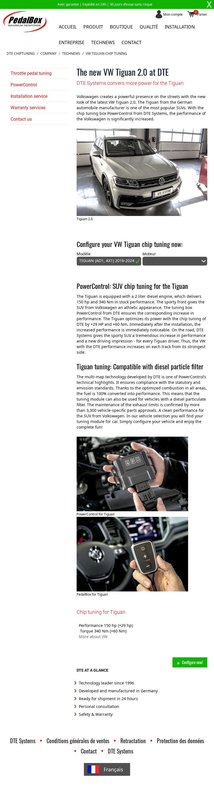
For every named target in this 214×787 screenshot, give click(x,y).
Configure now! (192, 662)
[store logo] (25, 21)
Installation (180, 27)
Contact (131, 42)
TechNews (71, 53)
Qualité (149, 27)
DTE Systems (22, 740)
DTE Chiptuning (21, 53)
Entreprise (71, 42)
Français (113, 769)
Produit (93, 27)
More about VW (93, 636)
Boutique (121, 27)
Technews (103, 42)
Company (48, 53)
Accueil (68, 27)
